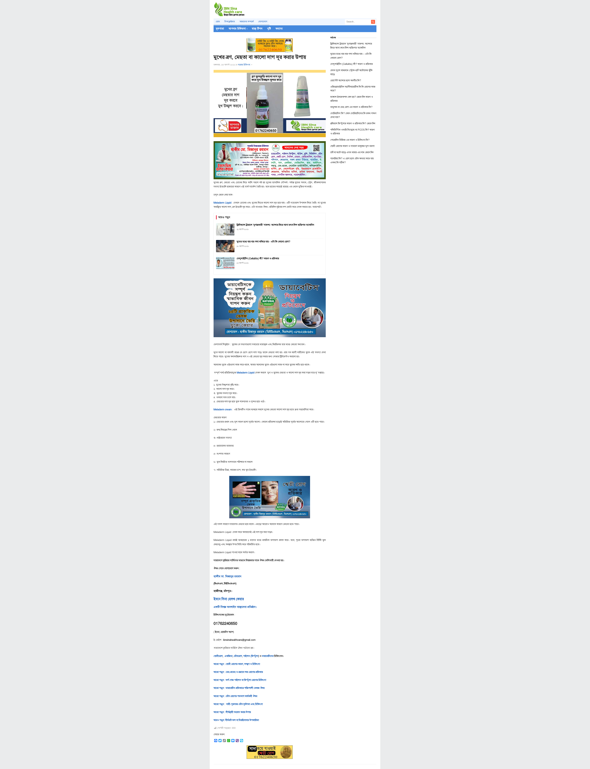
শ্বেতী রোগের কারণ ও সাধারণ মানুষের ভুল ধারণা (352, 146)
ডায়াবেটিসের (267, 656)
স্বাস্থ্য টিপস (257, 28)
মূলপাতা (220, 28)
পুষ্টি (269, 28)
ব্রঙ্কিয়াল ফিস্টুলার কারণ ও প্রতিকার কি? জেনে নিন (352, 123)
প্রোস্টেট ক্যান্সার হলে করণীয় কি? (345, 80)
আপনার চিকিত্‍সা (237, 28)
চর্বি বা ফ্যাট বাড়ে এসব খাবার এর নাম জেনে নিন (352, 152)
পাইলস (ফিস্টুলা (250, 656)
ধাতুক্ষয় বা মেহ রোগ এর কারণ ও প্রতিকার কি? (351, 107)
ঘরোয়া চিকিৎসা (244, 64)
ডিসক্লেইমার (229, 21)
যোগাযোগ (262, 21)
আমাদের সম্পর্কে (247, 21)
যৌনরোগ (238, 656)
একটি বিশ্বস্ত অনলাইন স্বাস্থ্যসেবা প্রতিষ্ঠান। (235, 607)
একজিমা (228, 656)
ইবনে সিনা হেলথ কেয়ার (229, 599)
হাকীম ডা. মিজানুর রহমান (227, 576)
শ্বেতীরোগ (218, 656)
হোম (218, 21)
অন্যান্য (279, 28)
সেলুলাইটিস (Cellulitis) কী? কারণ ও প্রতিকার (351, 64)
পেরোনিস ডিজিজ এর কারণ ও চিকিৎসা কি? (350, 139)
